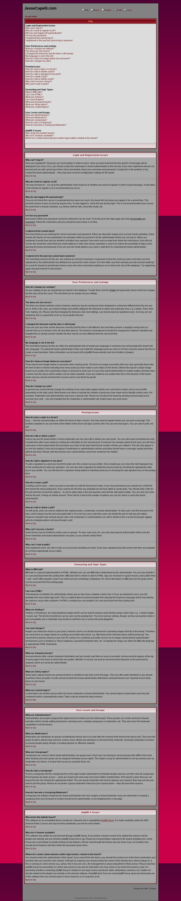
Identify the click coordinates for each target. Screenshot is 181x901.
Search (96, 10)
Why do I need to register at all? (40, 30)
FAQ (87, 10)
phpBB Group (107, 820)
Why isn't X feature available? (39, 135)
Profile (119, 10)
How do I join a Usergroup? (38, 122)
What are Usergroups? (36, 120)
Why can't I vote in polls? (37, 84)
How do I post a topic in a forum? (41, 69)
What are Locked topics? (37, 107)
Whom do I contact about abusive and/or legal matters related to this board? (61, 138)
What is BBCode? (33, 92)
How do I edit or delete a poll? (39, 79)
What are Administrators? (37, 115)
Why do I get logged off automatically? (43, 33)
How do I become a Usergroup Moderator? (45, 125)
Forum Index (31, 16)
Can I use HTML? (33, 94)
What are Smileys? (34, 97)
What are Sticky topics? (36, 104)
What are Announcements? (38, 102)
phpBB (85, 898)
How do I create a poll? (36, 76)
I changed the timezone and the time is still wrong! (49, 53)
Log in (129, 10)
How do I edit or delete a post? (40, 71)
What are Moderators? (36, 117)
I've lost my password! (35, 35)
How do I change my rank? (38, 61)
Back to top (30, 176)
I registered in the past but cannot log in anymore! (49, 40)
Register (108, 10)
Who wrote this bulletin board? (40, 133)
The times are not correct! (37, 51)
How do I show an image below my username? (47, 58)
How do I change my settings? (39, 48)
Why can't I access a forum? (38, 81)
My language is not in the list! (39, 56)
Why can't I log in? (34, 28)
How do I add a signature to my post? (43, 74)
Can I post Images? (34, 99)
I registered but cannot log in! (39, 38)
